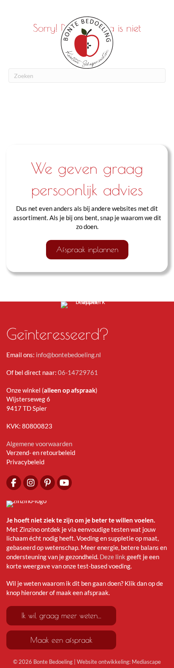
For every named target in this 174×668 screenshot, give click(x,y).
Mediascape (146, 661)
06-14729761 (78, 372)
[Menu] (87, 9)
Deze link (112, 556)
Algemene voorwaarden (39, 443)
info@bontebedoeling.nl (68, 354)
